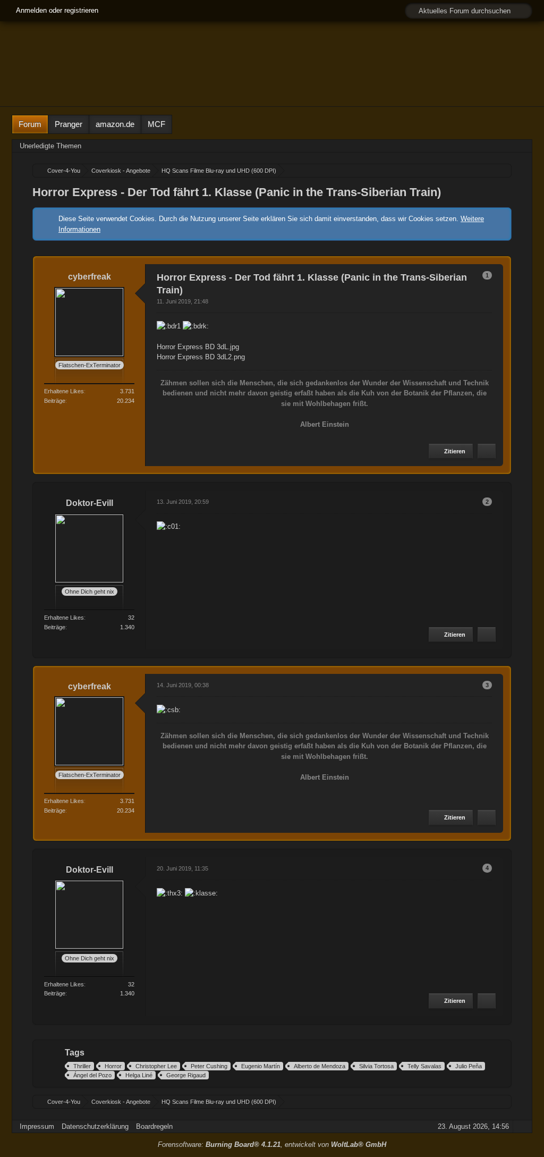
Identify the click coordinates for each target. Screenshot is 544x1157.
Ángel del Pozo (92, 1075)
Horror (113, 1066)
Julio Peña (468, 1066)
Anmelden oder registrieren (57, 10)
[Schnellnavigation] (506, 146)
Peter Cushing (209, 1066)
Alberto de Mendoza (319, 1066)
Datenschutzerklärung (95, 1126)
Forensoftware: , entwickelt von (272, 1144)
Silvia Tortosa (376, 1066)
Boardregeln (154, 1126)
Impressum (37, 1126)
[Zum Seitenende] (520, 146)
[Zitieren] (451, 451)
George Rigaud (186, 1075)
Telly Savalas (424, 1066)
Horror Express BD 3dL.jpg (198, 347)
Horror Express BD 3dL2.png (201, 357)
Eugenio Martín (260, 1066)
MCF (156, 124)
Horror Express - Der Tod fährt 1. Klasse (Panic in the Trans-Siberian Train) (236, 192)
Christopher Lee (156, 1066)
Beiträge (54, 401)
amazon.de (115, 124)
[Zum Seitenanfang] (487, 451)
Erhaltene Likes (64, 391)
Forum (30, 124)
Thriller (82, 1066)
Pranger (68, 124)
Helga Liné (138, 1075)
